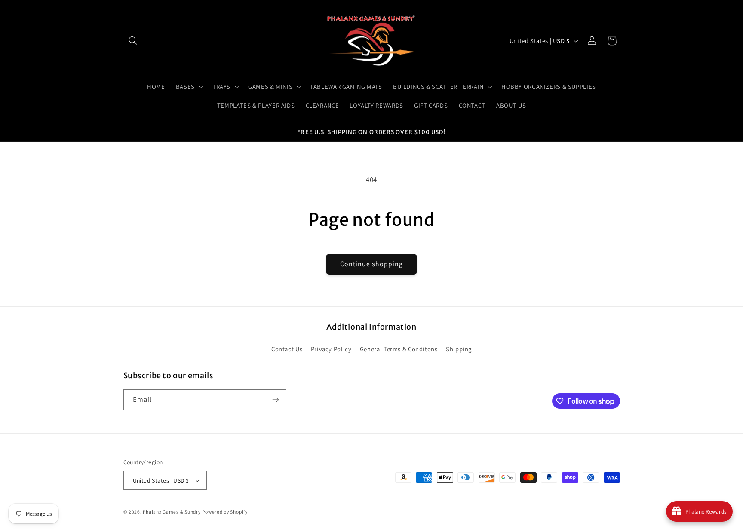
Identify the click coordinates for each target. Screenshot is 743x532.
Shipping (459, 349)
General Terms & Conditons (399, 349)
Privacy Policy (331, 349)
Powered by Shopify (224, 511)
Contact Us (286, 349)
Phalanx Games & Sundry (171, 511)
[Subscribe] (275, 399)
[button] (133, 41)
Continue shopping (371, 263)
